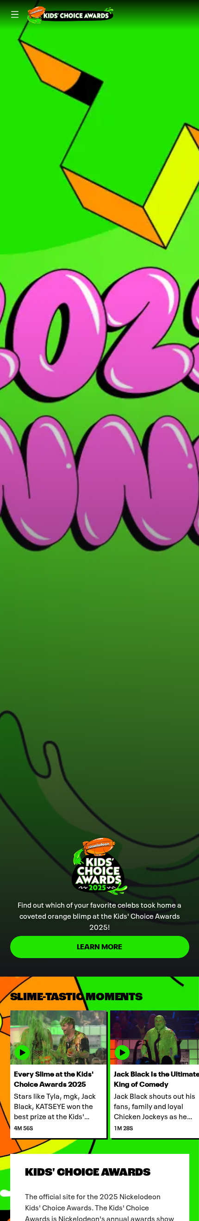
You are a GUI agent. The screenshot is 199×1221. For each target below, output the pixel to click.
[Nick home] (70, 15)
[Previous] (5, 1074)
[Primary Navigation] (15, 15)
